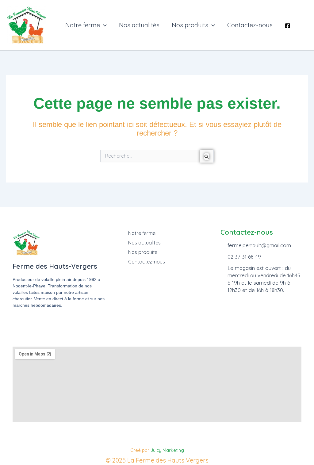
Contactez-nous (250, 25)
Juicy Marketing (167, 450)
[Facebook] (287, 26)
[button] (103, 25)
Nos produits (190, 25)
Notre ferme (82, 25)
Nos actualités (139, 25)
